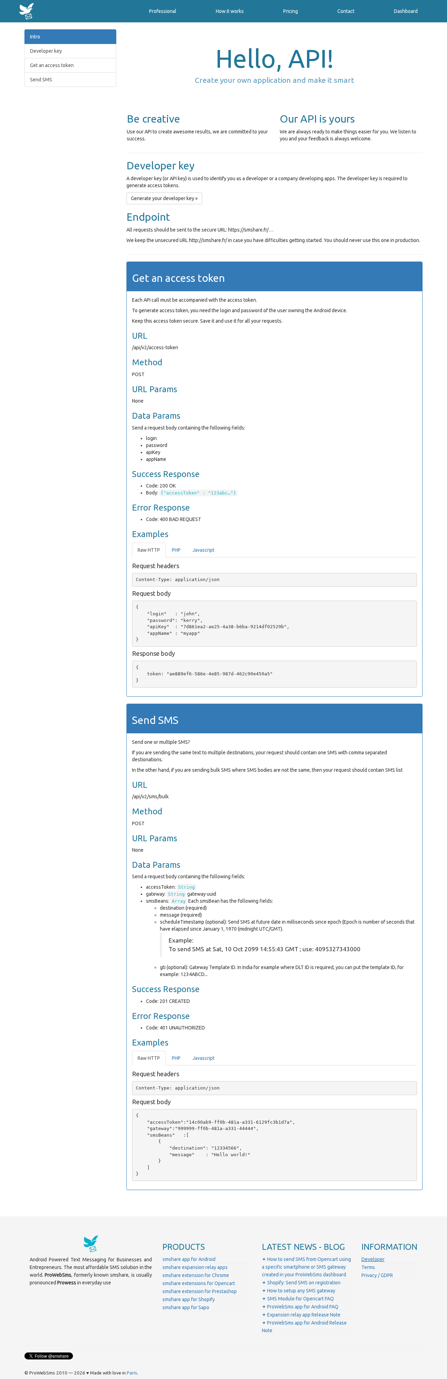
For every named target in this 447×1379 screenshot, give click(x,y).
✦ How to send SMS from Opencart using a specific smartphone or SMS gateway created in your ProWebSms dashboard (306, 1266)
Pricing (290, 11)
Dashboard (406, 11)
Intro (35, 36)
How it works (230, 11)
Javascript (203, 550)
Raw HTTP (149, 550)
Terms (368, 1267)
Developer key (46, 51)
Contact (345, 11)
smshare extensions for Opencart (198, 1283)
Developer (372, 1259)
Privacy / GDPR (377, 1275)
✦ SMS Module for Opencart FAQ (298, 1298)
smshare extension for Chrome (195, 1275)
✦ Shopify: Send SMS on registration (301, 1282)
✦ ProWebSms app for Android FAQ (300, 1307)
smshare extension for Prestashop (199, 1291)
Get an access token (52, 65)
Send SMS (41, 79)
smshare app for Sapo (185, 1307)
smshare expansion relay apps (195, 1267)
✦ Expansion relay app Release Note (301, 1315)
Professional (162, 11)
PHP (176, 550)
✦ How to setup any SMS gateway (298, 1290)
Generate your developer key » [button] (164, 198)
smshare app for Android (188, 1259)
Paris (132, 1373)
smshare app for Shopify (188, 1299)
